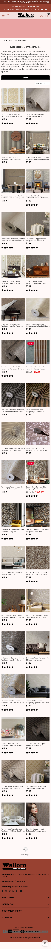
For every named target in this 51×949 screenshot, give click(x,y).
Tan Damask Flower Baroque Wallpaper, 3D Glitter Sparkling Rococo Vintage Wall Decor (12, 830)
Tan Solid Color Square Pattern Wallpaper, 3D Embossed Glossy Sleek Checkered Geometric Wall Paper (12, 787)
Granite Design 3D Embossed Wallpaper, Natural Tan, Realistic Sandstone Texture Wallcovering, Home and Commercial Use (13, 616)
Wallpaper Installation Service (17, 9)
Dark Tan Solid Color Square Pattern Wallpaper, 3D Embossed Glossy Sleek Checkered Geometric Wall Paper (38, 745)
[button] (46, 15)
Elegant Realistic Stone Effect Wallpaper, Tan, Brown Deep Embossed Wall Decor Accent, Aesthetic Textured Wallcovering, (37, 488)
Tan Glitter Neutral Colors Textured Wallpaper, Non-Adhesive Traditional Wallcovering (35, 115)
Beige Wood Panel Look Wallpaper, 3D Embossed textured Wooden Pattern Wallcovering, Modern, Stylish (12, 158)
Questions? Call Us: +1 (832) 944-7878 (25, 6)
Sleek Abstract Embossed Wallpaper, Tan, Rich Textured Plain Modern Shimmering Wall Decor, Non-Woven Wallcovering (13, 325)
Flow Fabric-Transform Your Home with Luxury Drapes (36, 368)
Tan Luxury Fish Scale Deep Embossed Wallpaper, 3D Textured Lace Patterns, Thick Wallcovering (36, 787)
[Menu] (3, 15)
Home (4, 40)
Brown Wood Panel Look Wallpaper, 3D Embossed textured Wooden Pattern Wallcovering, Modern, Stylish (36, 411)
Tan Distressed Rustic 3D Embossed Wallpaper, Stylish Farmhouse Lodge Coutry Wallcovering (12, 368)
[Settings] (41, 15)
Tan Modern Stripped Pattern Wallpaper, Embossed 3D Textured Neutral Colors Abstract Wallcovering (37, 240)
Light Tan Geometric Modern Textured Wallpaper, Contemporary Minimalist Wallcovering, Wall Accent (11, 573)
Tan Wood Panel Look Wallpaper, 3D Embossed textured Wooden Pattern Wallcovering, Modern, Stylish (13, 411)
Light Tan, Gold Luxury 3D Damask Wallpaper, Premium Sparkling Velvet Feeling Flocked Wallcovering (13, 115)
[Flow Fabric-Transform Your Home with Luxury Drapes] (38, 352)
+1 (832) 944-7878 (17, 881)
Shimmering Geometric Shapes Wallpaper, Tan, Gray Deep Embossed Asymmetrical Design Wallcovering (12, 659)
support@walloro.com (18, 886)
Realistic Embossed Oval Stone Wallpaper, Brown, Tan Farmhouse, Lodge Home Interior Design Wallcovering (37, 531)
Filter (25, 77)
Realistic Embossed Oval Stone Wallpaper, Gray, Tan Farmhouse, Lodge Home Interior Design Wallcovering (13, 531)
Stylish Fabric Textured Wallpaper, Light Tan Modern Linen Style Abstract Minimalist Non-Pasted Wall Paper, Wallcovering (12, 745)
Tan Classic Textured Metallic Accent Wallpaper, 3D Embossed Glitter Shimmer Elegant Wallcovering (12, 488)
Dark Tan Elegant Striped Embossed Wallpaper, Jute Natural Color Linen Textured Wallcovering (36, 830)
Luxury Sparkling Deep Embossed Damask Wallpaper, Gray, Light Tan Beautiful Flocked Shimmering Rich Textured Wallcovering (37, 197)
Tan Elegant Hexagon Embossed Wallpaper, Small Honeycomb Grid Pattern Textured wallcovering (13, 449)
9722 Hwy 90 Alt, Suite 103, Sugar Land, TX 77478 (25, 875)
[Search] (8, 15)
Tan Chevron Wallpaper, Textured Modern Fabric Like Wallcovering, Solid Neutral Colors (13, 240)
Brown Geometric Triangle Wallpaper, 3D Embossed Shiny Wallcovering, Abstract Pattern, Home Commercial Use (37, 449)
